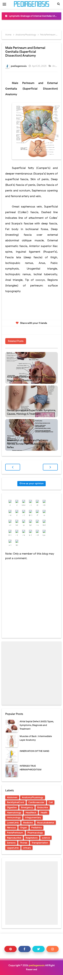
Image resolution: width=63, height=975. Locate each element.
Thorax (23, 842)
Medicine (28, 822)
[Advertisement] (31, 673)
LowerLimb (13, 822)
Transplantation (40, 842)
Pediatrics (36, 827)
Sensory (11, 842)
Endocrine (42, 807)
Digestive (12, 807)
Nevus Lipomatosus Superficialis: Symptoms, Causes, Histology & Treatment (31, 412)
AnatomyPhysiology (32, 797)
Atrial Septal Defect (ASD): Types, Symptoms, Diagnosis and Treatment (31, 378)
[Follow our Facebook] (24, 949)
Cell (51, 802)
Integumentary (33, 817)
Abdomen (12, 797)
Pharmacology (35, 832)
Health (44, 812)
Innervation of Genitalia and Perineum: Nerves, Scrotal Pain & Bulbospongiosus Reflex (28, 444)
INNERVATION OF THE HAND (34, 751)
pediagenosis (37, 965)
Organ (23, 827)
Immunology (14, 817)
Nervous (11, 827)
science (46, 837)
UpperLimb (13, 847)
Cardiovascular (36, 802)
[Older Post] (50, 467)
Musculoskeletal (45, 822)
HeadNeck (31, 812)
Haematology (14, 812)
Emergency (27, 807)
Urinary (27, 847)
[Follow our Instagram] (52, 949)
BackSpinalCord (15, 802)
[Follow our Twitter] (38, 949)
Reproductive (14, 837)
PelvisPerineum (15, 832)
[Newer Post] (12, 467)
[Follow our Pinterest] (10, 949)
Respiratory (32, 837)
